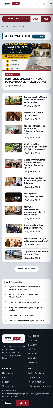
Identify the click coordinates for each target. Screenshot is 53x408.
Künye (5, 377)
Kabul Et (22, 403)
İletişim (5, 382)
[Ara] (37, 4)
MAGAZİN (33, 362)
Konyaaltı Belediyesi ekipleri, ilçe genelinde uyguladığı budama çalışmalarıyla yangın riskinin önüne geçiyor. (36, 19)
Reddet (8, 403)
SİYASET (32, 345)
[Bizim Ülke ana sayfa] (12, 4)
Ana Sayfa (6, 26)
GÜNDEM (32, 341)
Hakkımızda (8, 373)
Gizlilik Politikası (36, 373)
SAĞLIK (32, 358)
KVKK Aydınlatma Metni (39, 386)
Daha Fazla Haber (26, 269)
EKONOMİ (32, 353)
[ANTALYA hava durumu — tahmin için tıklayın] (29, 4)
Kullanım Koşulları (36, 382)
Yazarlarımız (8, 386)
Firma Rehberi (9, 390)
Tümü (45, 19)
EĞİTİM (31, 349)
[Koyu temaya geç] (44, 4)
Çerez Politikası (35, 377)
